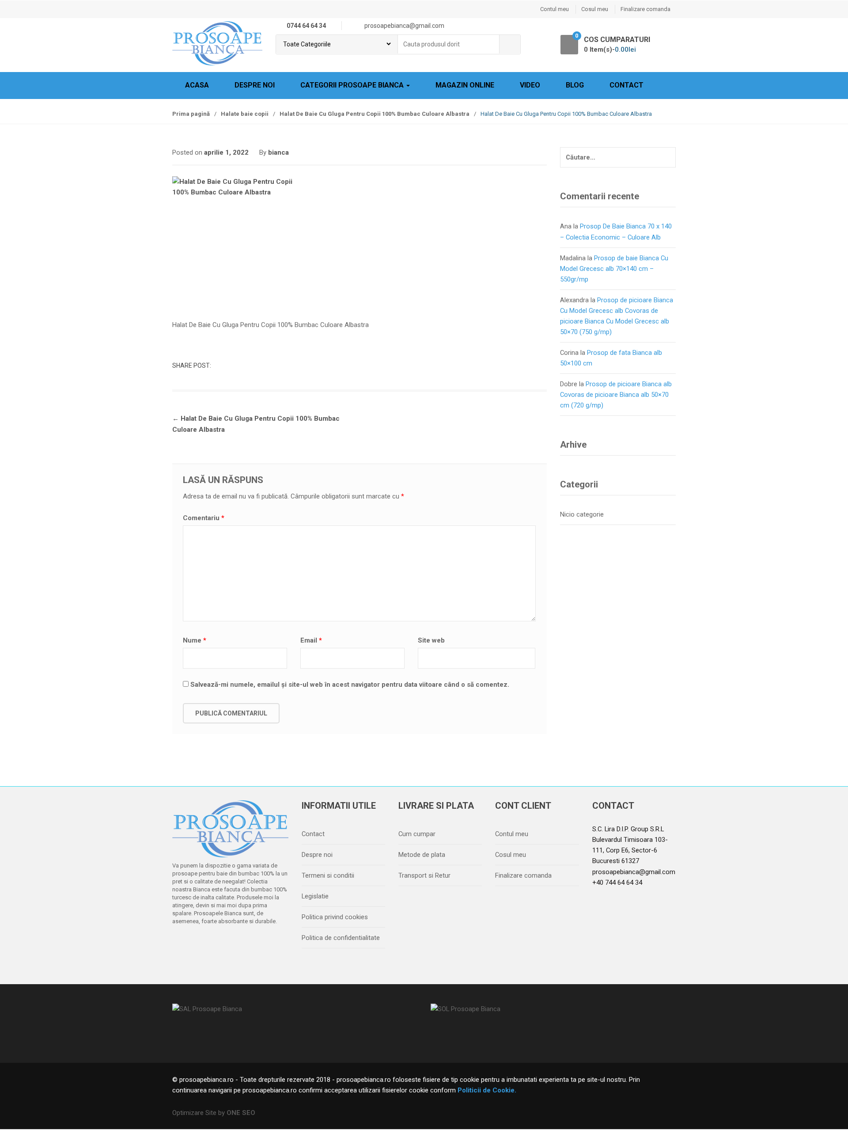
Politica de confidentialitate (341, 938)
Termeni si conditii (328, 875)
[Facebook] (181, 944)
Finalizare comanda (645, 9)
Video (530, 85)
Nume (194, 640)
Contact (627, 85)
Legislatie (315, 896)
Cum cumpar (416, 834)
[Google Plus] (237, 944)
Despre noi (255, 85)
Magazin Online (464, 85)
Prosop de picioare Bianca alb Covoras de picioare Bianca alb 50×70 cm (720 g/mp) (616, 394)
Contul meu (554, 9)
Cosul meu (594, 9)
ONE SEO (241, 1113)
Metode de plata (421, 855)
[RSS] (274, 944)
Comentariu (203, 518)
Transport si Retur (424, 875)
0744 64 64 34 (306, 25)
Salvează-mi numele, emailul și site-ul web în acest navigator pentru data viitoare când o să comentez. (349, 685)
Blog (575, 85)
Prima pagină (191, 113)
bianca (278, 152)
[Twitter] (200, 944)
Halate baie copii (245, 113)
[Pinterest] (256, 944)
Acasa (197, 85)
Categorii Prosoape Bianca (352, 85)
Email (311, 640)
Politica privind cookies (335, 917)
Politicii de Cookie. (486, 1090)
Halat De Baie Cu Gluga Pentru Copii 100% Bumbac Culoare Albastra (374, 113)
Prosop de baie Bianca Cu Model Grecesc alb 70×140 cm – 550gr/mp (614, 268)
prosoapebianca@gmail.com (633, 872)
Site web (431, 640)
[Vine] (219, 944)
